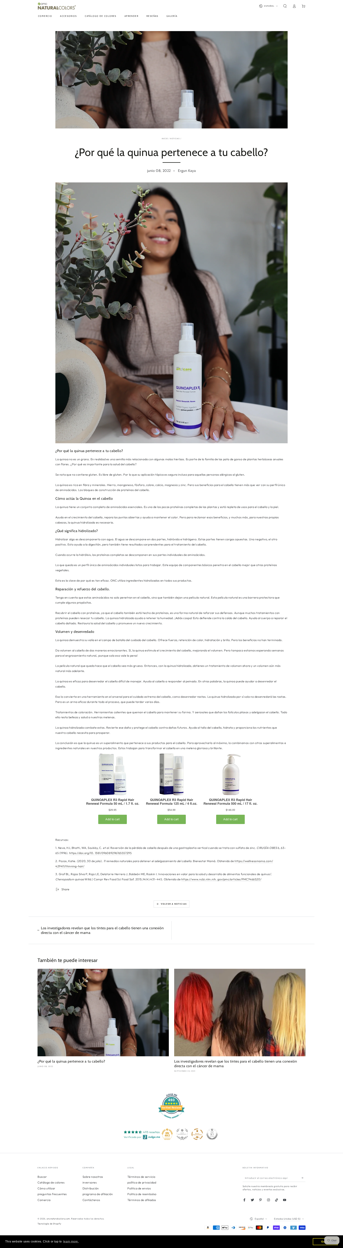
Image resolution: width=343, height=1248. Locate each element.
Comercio (44, 1200)
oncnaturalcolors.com (58, 1218)
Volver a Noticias (174, 904)
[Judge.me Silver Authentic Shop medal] (182, 1134)
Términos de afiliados (141, 1200)
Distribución (91, 1188)
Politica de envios (139, 1188)
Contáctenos (91, 1200)
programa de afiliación (98, 1194)
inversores (90, 1182)
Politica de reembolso (141, 1194)
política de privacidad (141, 1182)
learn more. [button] (71, 1241)
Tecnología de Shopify (49, 1223)
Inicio (165, 138)
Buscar (42, 1176)
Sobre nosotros (93, 1176)
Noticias (175, 138)
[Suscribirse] (303, 1178)
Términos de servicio (141, 1176)
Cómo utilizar (46, 1188)
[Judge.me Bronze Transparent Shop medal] (197, 1134)
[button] (285, 6)
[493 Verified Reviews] (171, 1120)
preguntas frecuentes (52, 1194)
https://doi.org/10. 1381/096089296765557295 (100, 853)
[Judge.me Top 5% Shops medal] (212, 1134)
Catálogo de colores (51, 1182)
